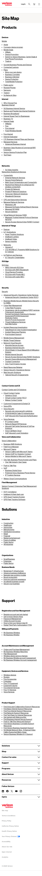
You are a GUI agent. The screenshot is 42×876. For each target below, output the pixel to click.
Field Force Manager (11, 447)
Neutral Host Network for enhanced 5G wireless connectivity (19, 186)
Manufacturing (9, 529)
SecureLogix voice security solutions (18, 411)
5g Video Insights (11, 170)
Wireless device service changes (16, 656)
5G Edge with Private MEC (15, 274)
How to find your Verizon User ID (16, 623)
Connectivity (8, 175)
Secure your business (12, 584)
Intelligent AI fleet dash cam (14, 494)
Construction (8, 523)
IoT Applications (10, 232)
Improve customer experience (15, 579)
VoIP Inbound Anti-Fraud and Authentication (21, 416)
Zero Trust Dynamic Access (15, 364)
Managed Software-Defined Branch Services (21, 207)
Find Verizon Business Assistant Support (19, 728)
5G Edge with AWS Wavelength (17, 270)
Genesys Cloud (11, 395)
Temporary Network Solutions (16, 194)
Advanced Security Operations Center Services (21, 295)
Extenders (7, 681)
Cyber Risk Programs (13, 308)
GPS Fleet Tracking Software (14, 499)
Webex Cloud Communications (15, 479)
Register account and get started (16, 614)
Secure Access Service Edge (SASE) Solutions (22, 357)
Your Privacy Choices (9, 836)
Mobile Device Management (14, 338)
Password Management (13, 619)
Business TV (8, 119)
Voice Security (9, 409)
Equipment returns (10, 685)
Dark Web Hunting (11, 324)
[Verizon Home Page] (7, 806)
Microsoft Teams (10, 449)
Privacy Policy (6, 821)
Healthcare (8, 525)
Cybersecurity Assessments (14, 312)
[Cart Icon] (34, 4)
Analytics (5, 857)
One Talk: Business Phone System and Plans (20, 460)
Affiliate (8, 52)
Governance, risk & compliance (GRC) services (22, 310)
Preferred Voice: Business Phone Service (20, 473)
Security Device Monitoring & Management (21, 359)
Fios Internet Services (12, 688)
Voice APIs (8, 406)
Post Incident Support (13, 334)
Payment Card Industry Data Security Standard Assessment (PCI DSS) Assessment (20, 315)
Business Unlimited (12, 77)
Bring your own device (13, 72)
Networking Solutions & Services (14, 172)
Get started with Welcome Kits (15, 717)
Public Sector (9, 542)
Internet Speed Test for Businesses (17, 116)
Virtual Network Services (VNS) (15, 215)
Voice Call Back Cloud (13, 431)
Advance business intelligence (15, 573)
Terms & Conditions (8, 816)
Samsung (7, 90)
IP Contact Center (11, 421)
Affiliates (8, 124)
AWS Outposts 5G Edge (14, 267)
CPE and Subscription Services (15, 200)
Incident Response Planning (15, 332)
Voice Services (9, 419)
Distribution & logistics (12, 532)
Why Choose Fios (10, 103)
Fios (6, 126)
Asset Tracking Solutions (14, 234)
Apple (6, 45)
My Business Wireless (12, 633)
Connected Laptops (11, 67)
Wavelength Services (13, 196)
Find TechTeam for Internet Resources (18, 715)
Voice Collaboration (9, 441)
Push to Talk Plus (10, 465)
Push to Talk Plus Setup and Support (17, 721)
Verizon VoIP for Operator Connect (18, 454)
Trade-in (8, 61)
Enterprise (7, 561)
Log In (23, 4)
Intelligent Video (11, 239)
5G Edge (5, 265)
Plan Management (10, 654)
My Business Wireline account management (20, 658)
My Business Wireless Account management (20, 660)
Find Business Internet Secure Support (18, 719)
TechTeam (7, 155)
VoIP (5, 468)
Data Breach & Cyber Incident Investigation (21, 330)
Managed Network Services (14, 202)
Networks (7, 245)
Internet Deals (9, 121)
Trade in (7, 93)
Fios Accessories (10, 679)
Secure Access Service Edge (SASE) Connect (22, 222)
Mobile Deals (8, 50)
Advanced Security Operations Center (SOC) (21, 297)
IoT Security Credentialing (14, 257)
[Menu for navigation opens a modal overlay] (39, 4)
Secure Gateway (11, 212)
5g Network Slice (10, 95)
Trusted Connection (12, 361)
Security (5, 291)
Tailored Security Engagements (16, 375)
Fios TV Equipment (11, 683)
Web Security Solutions (12, 372)
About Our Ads (7, 847)
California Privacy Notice (10, 826)
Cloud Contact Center (12, 393)
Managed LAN (10, 204)
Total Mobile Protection (13, 81)
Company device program (13, 47)
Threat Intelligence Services (15, 322)
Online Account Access (12, 621)
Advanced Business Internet (15, 144)
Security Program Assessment (15, 320)
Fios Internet (9, 128)
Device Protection (11, 79)
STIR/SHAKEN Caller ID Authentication (19, 413)
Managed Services (10, 142)
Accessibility (6, 841)
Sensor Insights (11, 241)
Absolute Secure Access (14, 345)
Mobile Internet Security (14, 354)
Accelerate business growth (14, 581)
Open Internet (7, 852)
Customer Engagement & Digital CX (17, 404)
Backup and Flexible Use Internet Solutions (19, 111)
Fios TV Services (10, 690)
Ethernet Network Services (15, 178)
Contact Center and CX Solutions (14, 390)
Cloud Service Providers (14, 272)
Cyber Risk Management (13, 305)
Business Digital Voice (13, 470)
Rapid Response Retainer (13, 367)
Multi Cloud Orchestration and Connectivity (21, 182)
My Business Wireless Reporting (16, 652)
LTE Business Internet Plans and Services (19, 139)
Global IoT (9, 247)
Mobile (4, 41)
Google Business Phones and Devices (18, 65)
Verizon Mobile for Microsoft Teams (18, 456)
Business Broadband (11, 114)
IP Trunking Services (12, 475)
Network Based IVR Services (16, 424)
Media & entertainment (12, 538)
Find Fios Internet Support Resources (17, 711)
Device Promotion (11, 54)
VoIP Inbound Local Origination (16, 433)
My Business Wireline (11, 635)
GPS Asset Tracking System (14, 497)
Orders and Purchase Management (17, 649)
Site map (5, 810)
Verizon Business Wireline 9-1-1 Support (18, 734)
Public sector (8, 85)
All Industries (8, 544)
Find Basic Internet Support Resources (18, 709)
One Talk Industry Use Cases (16, 462)
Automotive (8, 527)
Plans (6, 70)
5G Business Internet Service (14, 108)
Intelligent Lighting (12, 237)
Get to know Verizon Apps (13, 616)
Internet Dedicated (10, 137)
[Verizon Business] (7, 4)
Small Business (9, 559)
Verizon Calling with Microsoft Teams (18, 452)
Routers (7, 677)
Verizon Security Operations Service (17, 370)
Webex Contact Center (13, 400)
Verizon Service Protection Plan (15, 152)
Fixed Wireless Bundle (13, 131)
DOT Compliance (10, 492)
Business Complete (12, 74)
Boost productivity (10, 577)
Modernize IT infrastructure (14, 571)
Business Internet (8, 105)
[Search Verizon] (29, 4)
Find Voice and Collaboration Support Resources (22, 707)
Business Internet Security (15, 348)
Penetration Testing (11, 318)
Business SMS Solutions (13, 444)
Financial (7, 536)
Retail (6, 534)
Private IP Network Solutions (15, 191)
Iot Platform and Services (13, 255)
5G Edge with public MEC (14, 277)
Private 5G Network (12, 189)
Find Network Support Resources (16, 713)
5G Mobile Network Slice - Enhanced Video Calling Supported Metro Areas (20, 731)
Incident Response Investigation (15, 327)
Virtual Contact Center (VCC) (16, 398)
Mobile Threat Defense (12, 340)
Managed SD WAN (12, 209)
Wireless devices (10, 675)
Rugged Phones (10, 88)
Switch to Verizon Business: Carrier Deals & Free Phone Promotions (21, 58)
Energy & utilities (10, 540)
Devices (7, 229)
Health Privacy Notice (9, 831)
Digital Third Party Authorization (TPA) (18, 625)
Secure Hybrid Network (14, 180)
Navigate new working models (15, 575)
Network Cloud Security (12, 343)
